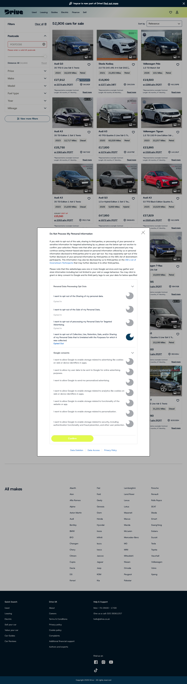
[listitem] (93, 286)
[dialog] (93, 342)
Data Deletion (76, 450)
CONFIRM (72, 438)
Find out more (111, 3)
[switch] (130, 295)
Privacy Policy (110, 450)
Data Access (94, 450)
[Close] (144, 234)
